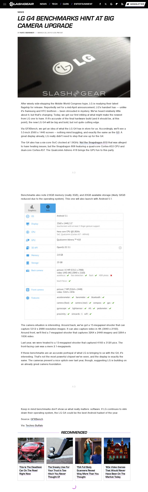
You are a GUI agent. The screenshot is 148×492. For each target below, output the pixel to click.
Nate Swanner (27, 33)
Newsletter (137, 4)
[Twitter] (106, 4)
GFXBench (37, 419)
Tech (55, 4)
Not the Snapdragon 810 (94, 142)
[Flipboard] (117, 4)
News (43, 4)
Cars (66, 4)
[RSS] (122, 4)
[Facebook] (100, 4)
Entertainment (83, 4)
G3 (117, 132)
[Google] (111, 4)
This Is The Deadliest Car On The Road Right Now (30, 470)
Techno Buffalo (34, 425)
